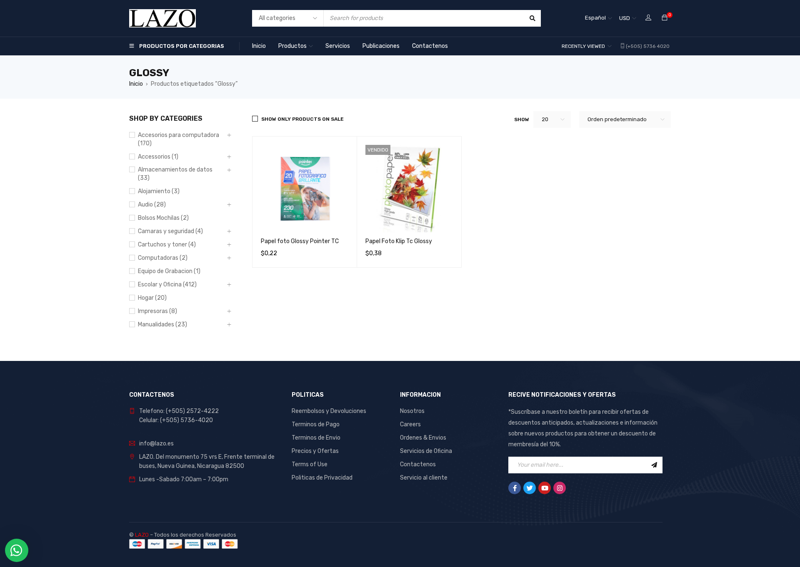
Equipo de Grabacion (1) (169, 271)
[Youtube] (544, 488)
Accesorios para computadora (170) (178, 139)
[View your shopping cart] (665, 18)
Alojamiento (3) (159, 191)
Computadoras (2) (163, 257)
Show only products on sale (302, 119)
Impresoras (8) (157, 311)
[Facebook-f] (514, 488)
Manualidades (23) (162, 324)
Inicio (136, 83)
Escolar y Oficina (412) (167, 284)
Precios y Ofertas (315, 451)
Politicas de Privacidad (322, 477)
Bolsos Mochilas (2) (163, 217)
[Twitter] (529, 488)
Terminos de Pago (316, 424)
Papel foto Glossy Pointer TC (300, 241)
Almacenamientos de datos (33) (175, 174)
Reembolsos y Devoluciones (329, 411)
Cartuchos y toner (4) (167, 244)
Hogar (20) (152, 297)
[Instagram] (559, 488)
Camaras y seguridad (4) (170, 231)
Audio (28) (152, 204)
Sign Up (654, 465)
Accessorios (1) (158, 156)
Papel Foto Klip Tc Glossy (398, 241)
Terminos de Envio (316, 437)
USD (624, 18)
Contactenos (418, 464)
